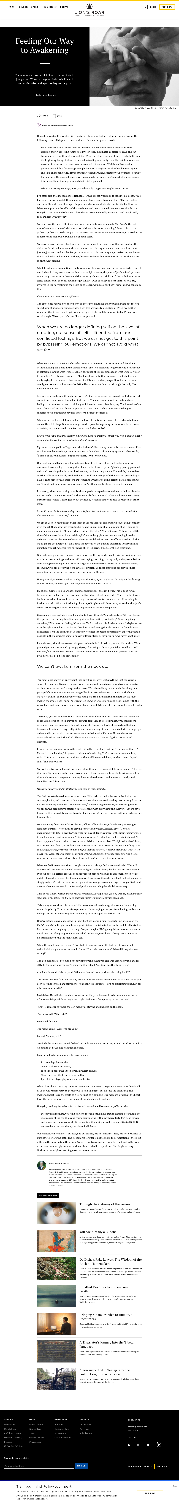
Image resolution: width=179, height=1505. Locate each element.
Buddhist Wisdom (12, 1433)
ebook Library (36, 1424)
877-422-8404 (134, 1431)
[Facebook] (131, 1445)
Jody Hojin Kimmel (46, 94)
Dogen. (129, 136)
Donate (64, 7)
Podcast (8, 1441)
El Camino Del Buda (14, 1446)
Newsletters (35, 1428)
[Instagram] (140, 1445)
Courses (24, 7)
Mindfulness (10, 1428)
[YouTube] (150, 1445)
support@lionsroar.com (138, 1427)
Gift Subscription (63, 1437)
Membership (61, 1420)
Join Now (167, 7)
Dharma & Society (13, 1437)
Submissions (86, 1433)
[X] (159, 1445)
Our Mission (51, 7)
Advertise (84, 1428)
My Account (60, 1433)
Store (34, 7)
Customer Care (62, 1428)
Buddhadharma (59, 125)
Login (153, 7)
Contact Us (134, 1420)
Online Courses (36, 1437)
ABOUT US (85, 1420)
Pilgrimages (35, 1441)
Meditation (9, 1424)
